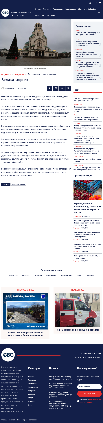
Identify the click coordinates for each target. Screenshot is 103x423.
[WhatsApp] (68, 88)
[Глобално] (3, 88)
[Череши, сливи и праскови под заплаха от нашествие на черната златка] (87, 190)
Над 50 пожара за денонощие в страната (77, 330)
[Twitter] (55, 88)
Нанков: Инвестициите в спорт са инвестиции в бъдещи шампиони (25, 333)
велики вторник (18, 184)
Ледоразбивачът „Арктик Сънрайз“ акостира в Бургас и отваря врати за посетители (86, 151)
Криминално (78, 157)
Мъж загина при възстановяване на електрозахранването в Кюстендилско (86, 235)
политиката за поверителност (90, 401)
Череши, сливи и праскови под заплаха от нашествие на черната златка (87, 43)
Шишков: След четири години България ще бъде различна (86, 54)
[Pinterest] (62, 88)
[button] (90, 3)
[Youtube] (100, 3)
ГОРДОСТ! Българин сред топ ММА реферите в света (88, 34)
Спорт (78, 30)
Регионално (80, 71)
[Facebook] (96, 3)
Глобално (11, 88)
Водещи (6, 74)
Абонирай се (89, 394)
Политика (79, 49)
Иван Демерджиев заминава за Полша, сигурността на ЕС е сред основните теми (88, 65)
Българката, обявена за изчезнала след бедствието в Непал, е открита (87, 246)
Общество (20, 74)
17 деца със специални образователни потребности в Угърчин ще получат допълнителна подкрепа (87, 76)
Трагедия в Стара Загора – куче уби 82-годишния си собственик (86, 169)
